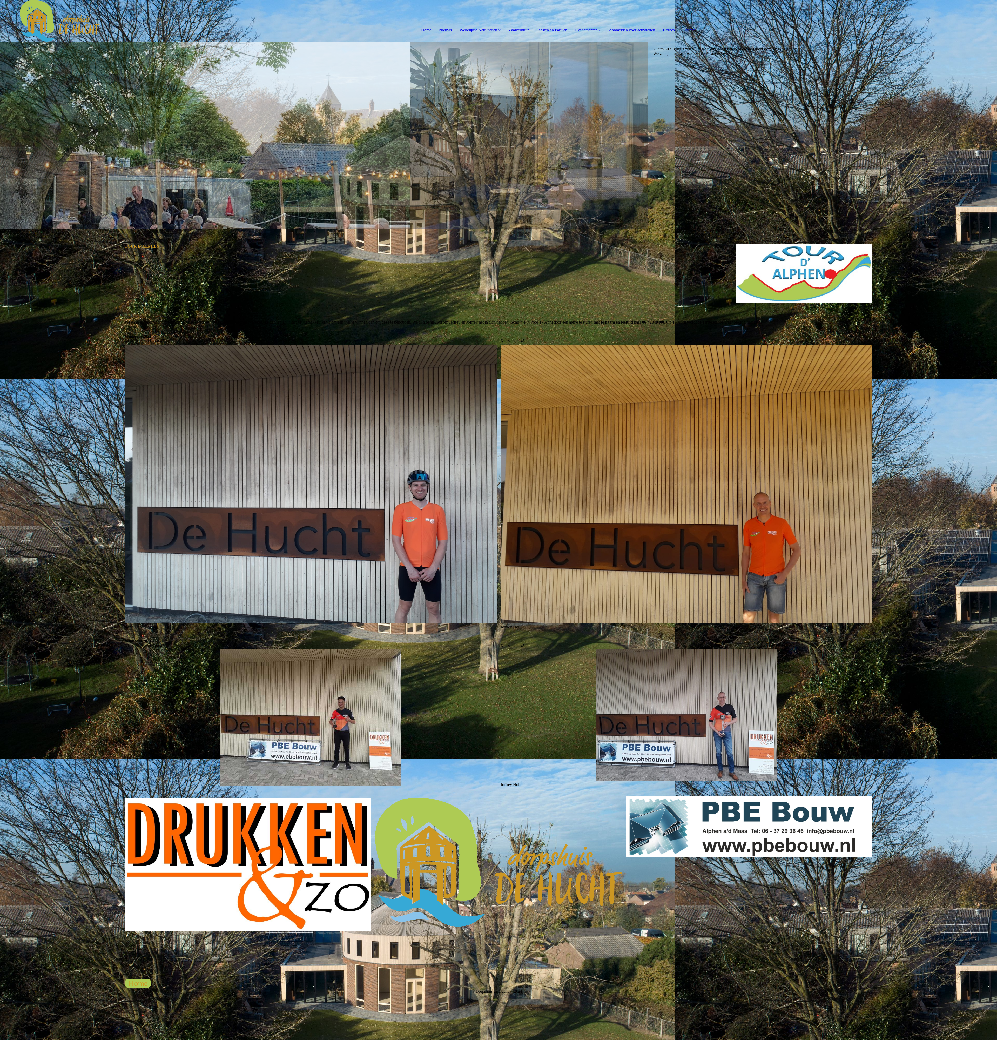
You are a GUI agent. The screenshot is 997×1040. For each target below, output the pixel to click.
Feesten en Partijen (551, 30)
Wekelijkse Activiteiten (478, 30)
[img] (59, 21)
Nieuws (445, 30)
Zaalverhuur (519, 30)
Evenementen (586, 30)
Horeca (669, 30)
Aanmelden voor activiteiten (632, 30)
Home (426, 30)
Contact (689, 30)
